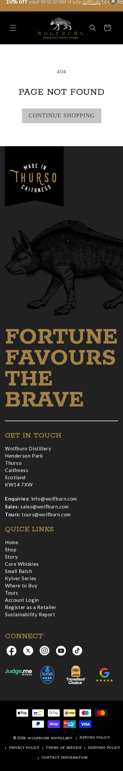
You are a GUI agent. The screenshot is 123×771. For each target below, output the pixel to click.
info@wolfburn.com (54, 499)
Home (11, 542)
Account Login (22, 600)
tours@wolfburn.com (46, 514)
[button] (13, 28)
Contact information (65, 758)
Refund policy (95, 738)
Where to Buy (21, 585)
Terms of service (63, 748)
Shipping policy (104, 748)
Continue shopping (62, 115)
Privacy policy (24, 748)
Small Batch (18, 571)
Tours (11, 593)
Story (11, 557)
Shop (10, 549)
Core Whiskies (22, 564)
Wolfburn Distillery (50, 738)
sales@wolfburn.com (44, 506)
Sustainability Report (30, 614)
